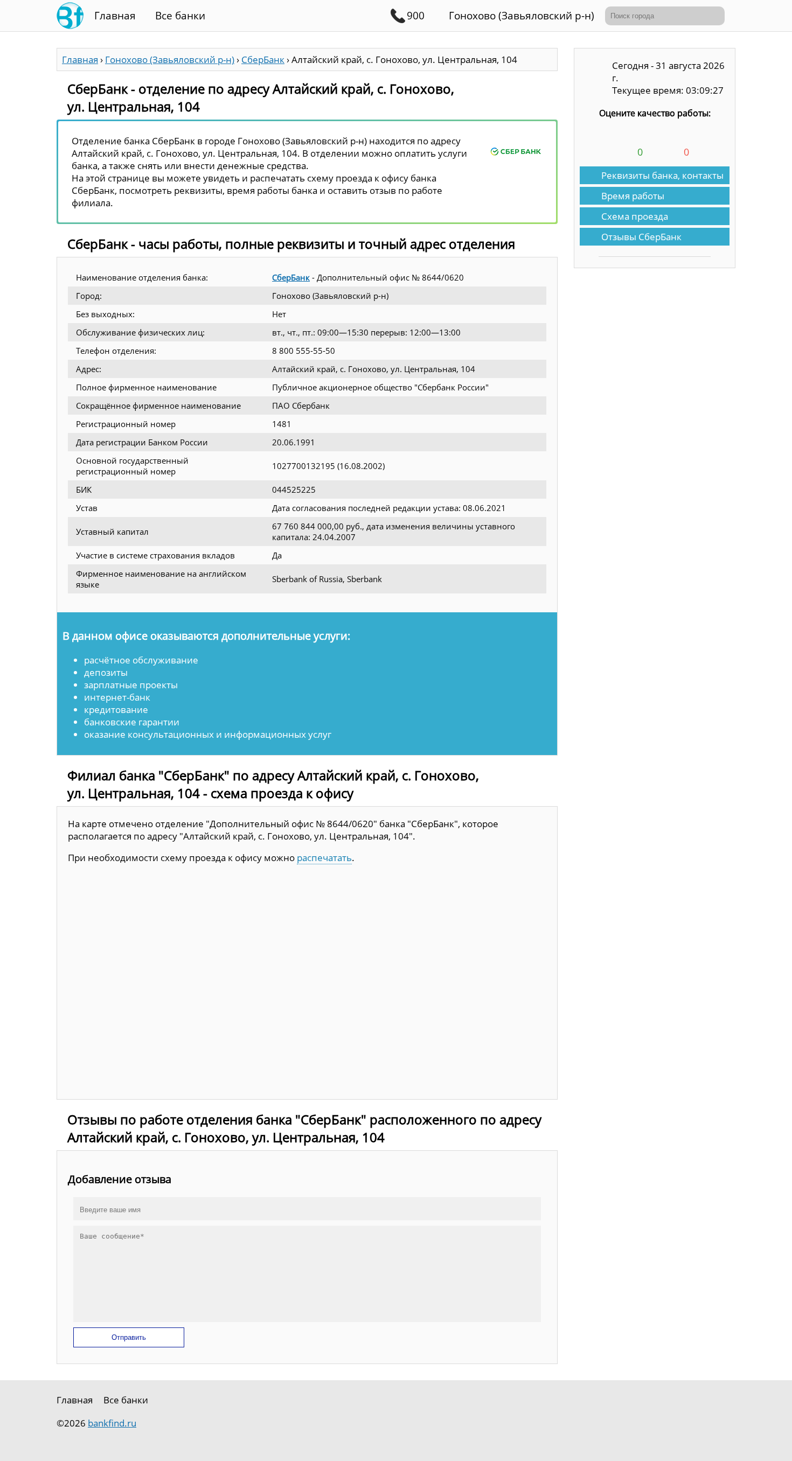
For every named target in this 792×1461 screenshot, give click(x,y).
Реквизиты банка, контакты (662, 175)
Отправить (129, 1337)
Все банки (180, 16)
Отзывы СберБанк (641, 236)
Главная (115, 16)
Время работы (632, 196)
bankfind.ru (112, 1423)
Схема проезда (634, 216)
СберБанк (291, 277)
